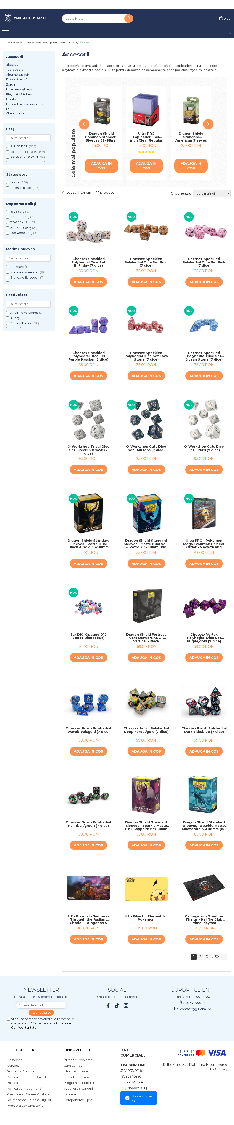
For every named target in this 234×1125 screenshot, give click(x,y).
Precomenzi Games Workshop (29, 1094)
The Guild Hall (23, 1050)
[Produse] (6, 33)
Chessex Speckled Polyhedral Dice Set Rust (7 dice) (146, 262)
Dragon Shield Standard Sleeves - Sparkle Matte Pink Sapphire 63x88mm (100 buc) (146, 826)
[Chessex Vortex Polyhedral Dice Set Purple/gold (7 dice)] (204, 607)
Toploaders (14, 69)
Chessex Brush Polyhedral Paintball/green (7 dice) (88, 824)
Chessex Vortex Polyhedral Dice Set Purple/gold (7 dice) (204, 638)
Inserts (11, 99)
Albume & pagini (18, 74)
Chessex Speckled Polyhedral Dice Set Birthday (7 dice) (88, 262)
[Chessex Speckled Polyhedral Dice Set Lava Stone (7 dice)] (146, 326)
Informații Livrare (76, 1071)
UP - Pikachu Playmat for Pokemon (146, 918)
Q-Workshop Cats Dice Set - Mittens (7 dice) (146, 448)
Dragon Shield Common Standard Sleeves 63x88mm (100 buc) (101, 137)
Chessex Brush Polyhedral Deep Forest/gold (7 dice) (146, 730)
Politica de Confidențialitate (27, 1077)
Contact (13, 1065)
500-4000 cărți (21, 233)
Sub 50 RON (19, 146)
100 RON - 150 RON (24, 157)
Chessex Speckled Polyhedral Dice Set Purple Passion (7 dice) (88, 356)
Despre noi (15, 1060)
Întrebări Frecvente (78, 1060)
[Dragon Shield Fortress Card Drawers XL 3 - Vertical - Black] (146, 607)
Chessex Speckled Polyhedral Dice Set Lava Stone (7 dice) (146, 356)
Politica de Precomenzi (24, 1088)
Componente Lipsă (78, 1100)
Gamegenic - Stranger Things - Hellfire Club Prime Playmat (204, 920)
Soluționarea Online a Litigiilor (29, 1100)
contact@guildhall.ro (195, 1009)
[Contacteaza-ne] (229, 32)
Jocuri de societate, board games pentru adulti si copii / (43, 42)
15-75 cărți (17, 211)
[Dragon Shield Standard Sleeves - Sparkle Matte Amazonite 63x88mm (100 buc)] (204, 795)
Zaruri (10, 84)
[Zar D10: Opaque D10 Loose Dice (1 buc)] (88, 607)
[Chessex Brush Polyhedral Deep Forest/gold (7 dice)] (146, 701)
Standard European (25, 277)
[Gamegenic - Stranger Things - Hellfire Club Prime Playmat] (204, 889)
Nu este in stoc (21, 188)
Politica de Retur (19, 1083)
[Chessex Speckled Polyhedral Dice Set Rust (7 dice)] (146, 232)
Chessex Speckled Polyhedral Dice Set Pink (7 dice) (204, 262)
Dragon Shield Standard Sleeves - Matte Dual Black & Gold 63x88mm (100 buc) (88, 544)
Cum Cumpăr (74, 1065)
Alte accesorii (16, 113)
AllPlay (15, 318)
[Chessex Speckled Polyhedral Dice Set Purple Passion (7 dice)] (88, 326)
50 (217, 957)
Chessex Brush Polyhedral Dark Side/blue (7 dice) (204, 730)
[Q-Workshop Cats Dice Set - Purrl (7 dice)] (204, 419)
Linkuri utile (77, 1050)
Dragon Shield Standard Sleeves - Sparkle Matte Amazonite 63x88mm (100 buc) (204, 826)
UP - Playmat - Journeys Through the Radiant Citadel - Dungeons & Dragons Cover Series (88, 920)
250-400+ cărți (21, 228)
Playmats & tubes (19, 94)
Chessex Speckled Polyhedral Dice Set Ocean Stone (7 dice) (204, 356)
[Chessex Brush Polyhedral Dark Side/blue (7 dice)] (204, 701)
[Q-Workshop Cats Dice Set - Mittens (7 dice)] (146, 419)
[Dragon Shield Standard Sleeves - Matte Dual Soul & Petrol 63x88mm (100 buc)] (146, 513)
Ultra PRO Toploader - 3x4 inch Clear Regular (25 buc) (146, 137)
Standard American (24, 272)
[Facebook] (108, 1006)
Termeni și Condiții (20, 1071)
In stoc (15, 182)
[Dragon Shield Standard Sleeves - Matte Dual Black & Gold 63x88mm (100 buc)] (88, 513)
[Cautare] (128, 18)
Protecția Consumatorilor (26, 1105)
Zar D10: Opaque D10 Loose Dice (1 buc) (88, 636)
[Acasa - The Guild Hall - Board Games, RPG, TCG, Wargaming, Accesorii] (26, 18)
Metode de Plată (76, 1077)
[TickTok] (117, 1006)
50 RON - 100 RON (23, 152)
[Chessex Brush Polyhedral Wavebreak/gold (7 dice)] (88, 701)
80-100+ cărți (19, 217)
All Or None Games (24, 312)
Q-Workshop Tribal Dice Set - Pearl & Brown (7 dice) (88, 450)
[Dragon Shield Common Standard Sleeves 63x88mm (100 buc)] (101, 110)
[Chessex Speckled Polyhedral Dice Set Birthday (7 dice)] (88, 232)
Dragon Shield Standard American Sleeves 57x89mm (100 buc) (191, 137)
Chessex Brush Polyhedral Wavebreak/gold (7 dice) (88, 730)
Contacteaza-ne (141, 1098)
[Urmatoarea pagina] (224, 957)
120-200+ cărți (20, 222)
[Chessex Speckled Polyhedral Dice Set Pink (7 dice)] (204, 232)
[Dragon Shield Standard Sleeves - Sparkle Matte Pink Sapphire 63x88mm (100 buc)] (146, 795)
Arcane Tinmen (21, 323)
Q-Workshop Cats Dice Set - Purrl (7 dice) (204, 448)
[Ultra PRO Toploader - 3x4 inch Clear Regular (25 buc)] (146, 110)
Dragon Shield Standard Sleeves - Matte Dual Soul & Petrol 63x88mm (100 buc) (146, 544)
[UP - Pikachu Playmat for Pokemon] (146, 889)
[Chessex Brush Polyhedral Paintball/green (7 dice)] (88, 795)
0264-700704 (195, 1002)
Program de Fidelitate (80, 1083)
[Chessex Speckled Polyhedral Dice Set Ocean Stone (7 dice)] (204, 326)
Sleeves (12, 64)
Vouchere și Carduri (78, 1088)
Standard (17, 266)
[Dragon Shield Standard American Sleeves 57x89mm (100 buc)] (191, 110)
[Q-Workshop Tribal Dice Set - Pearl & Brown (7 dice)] (88, 419)
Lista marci (72, 1094)
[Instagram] (126, 1006)
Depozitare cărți (18, 79)
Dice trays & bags (19, 89)
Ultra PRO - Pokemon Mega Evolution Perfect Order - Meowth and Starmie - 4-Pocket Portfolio (204, 544)
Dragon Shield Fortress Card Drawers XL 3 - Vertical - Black (146, 638)
